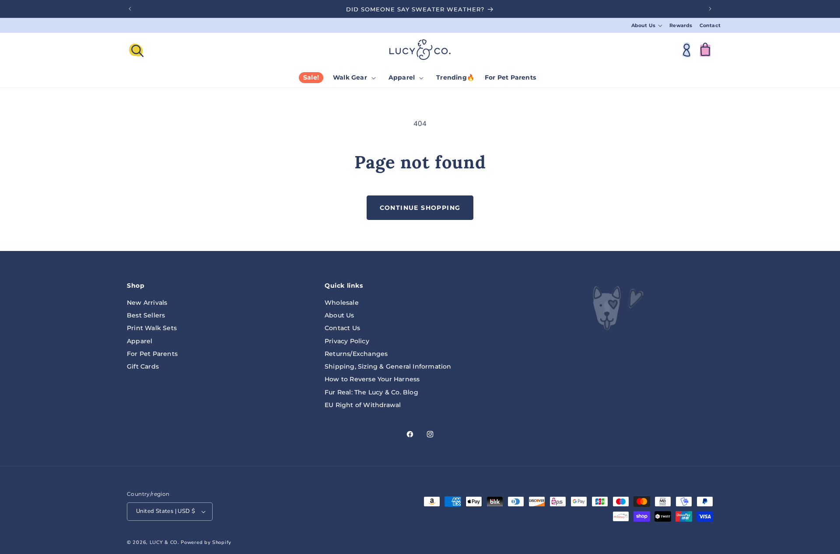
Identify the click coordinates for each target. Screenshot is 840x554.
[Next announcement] (710, 8)
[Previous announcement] (130, 8)
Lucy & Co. (164, 542)
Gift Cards (143, 366)
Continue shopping (420, 208)
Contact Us (342, 328)
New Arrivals (147, 302)
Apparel (139, 341)
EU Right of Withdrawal (363, 404)
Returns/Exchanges (356, 353)
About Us (339, 315)
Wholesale (342, 302)
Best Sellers (146, 315)
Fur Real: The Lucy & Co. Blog (371, 392)
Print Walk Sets (152, 328)
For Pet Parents (152, 353)
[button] (647, 25)
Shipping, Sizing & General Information (388, 366)
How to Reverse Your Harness (372, 379)
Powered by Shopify (206, 542)
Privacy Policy (347, 341)
